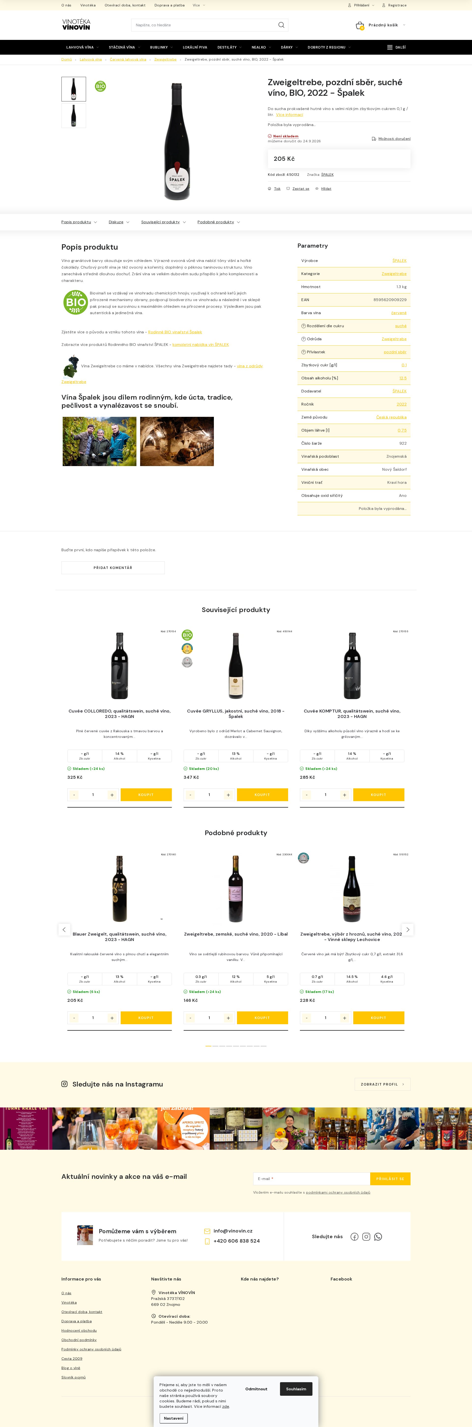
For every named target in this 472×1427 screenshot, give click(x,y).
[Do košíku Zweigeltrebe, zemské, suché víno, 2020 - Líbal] (262, 1017)
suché (401, 325)
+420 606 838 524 (237, 1241)
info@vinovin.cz (233, 1231)
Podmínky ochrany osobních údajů (91, 1349)
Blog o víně (70, 1368)
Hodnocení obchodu (79, 1330)
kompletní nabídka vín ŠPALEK (201, 344)
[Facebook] (354, 1237)
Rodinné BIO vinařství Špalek (175, 332)
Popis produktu (76, 222)
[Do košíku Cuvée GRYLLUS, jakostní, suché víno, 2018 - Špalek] (262, 794)
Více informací (289, 114)
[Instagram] (366, 1237)
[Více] (397, 47)
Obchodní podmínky (79, 1340)
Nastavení (173, 1418)
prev (64, 930)
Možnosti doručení (395, 138)
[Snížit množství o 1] (74, 795)
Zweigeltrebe (394, 273)
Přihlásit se (390, 1179)
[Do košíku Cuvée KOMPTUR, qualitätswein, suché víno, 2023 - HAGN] (379, 794)
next (407, 930)
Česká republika (391, 417)
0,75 (402, 430)
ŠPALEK (327, 174)
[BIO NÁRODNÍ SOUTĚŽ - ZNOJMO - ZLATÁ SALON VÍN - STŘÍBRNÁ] (236, 666)
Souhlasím (296, 1389)
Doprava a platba (170, 5)
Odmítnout (256, 1389)
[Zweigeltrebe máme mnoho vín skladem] (71, 366)
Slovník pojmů (73, 1377)
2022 (402, 404)
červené (399, 312)
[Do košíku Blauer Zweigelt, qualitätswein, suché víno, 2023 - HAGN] (146, 1017)
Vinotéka (88, 5)
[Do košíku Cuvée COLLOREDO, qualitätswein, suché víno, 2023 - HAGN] (146, 794)
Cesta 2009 (71, 1358)
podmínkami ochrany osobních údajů (338, 1192)
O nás (66, 5)
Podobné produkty (216, 222)
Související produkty (160, 222)
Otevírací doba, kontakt (125, 5)
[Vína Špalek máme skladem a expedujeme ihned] (177, 441)
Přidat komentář (113, 568)
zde (225, 1406)
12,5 (403, 378)
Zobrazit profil (379, 1084)
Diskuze (116, 222)
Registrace (397, 5)
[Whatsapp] (378, 1237)
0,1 (404, 365)
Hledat (281, 25)
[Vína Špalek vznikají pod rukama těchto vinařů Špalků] (99, 441)
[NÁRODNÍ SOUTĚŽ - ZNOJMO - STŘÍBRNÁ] (352, 889)
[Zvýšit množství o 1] (112, 795)
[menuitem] (82, 47)
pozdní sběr (395, 352)
